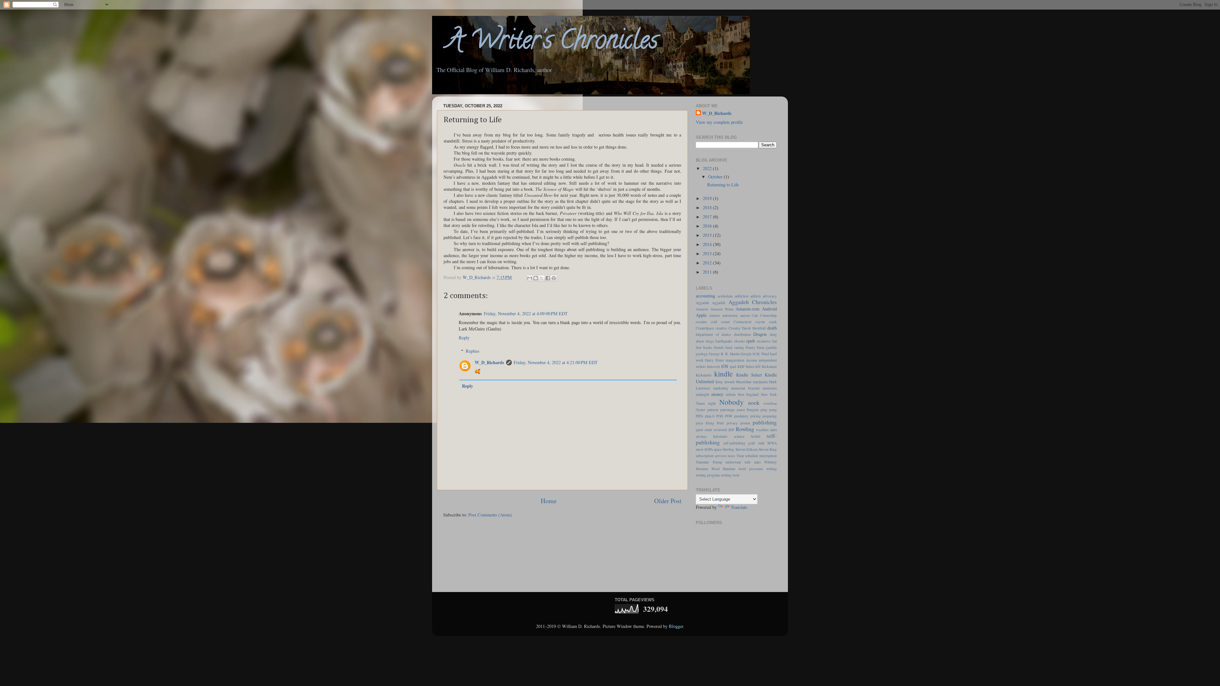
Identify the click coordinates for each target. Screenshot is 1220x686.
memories (769, 388)
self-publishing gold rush (743, 443)
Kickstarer (769, 366)
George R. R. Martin (724, 353)
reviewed (720, 429)
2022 (708, 168)
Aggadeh (718, 302)
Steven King (768, 449)
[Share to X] (542, 278)
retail (708, 429)
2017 (708, 217)
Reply (464, 338)
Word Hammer (723, 468)
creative (721, 328)
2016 (708, 226)
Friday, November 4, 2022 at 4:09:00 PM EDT (526, 313)
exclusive (763, 341)
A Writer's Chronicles (545, 42)
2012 (708, 263)
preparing (769, 416)
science (739, 436)
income (751, 360)
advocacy (770, 296)
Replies (472, 351)
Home (549, 500)
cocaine (701, 321)
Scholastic (720, 436)
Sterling (728, 449)
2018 (708, 207)
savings (701, 436)
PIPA (699, 416)
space (718, 449)
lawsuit (729, 381)
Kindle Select (749, 375)
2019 (708, 198)
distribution (742, 334)
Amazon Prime (722, 309)
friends (719, 347)
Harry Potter (714, 360)
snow (699, 449)
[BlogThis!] (535, 278)
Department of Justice (713, 334)
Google (746, 353)
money (717, 394)
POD (719, 416)
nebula (730, 394)
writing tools (730, 475)
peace (741, 409)
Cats (755, 315)
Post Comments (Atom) (490, 515)
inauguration (735, 360)
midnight (702, 394)
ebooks (739, 341)
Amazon (702, 309)
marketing (720, 388)
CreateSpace (705, 328)
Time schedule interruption (756, 455)
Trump (717, 462)
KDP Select (745, 366)
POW (729, 416)
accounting (705, 296)
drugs (710, 341)
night (712, 403)
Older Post (667, 500)
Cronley (735, 328)
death (772, 328)
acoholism (725, 296)
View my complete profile (719, 122)
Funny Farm (755, 347)
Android (769, 309)
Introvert (713, 366)
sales (773, 429)
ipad (733, 366)
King (719, 381)
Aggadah (702, 302)
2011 (708, 272)
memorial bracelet (745, 388)
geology (702, 353)
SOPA (708, 449)
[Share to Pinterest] (554, 278)
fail (774, 341)
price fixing (705, 423)
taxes (731, 455)
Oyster (700, 409)
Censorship (768, 315)
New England (748, 394)
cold (714, 321)
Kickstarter (704, 375)
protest (745, 423)
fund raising (734, 347)
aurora (745, 315)
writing (771, 468)
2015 (708, 235)
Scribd (755, 436)
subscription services (711, 455)
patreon (712, 409)
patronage (727, 409)
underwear (733, 462)
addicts (755, 296)
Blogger (676, 626)
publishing (765, 422)
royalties (762, 429)
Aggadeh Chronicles (753, 302)
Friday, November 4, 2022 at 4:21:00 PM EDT (556, 362)
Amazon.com (747, 309)
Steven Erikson (746, 449)
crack (773, 321)
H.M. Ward (761, 353)
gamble (771, 347)
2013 (708, 253)
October (716, 177)
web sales (752, 462)
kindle (723, 373)
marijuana (760, 381)
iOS (724, 366)
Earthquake (723, 341)
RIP (731, 429)
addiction (742, 296)
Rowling (745, 429)
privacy (732, 423)
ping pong (769, 409)
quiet (699, 429)
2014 (708, 244)
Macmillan (743, 381)
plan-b (710, 416)
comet (725, 321)
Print (720, 423)
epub (750, 341)
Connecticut (742, 321)
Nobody (731, 402)
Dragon (760, 334)
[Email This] (529, 278)
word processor (750, 468)
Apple (701, 315)
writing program (708, 475)
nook (754, 402)
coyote (760, 321)
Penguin (753, 409)
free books (704, 347)
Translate (702, 462)
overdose (770, 403)
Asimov (715, 315)
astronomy (730, 315)
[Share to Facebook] (548, 278)
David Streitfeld (754, 328)
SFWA (772, 443)
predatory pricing (747, 416)
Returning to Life (723, 185)
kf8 (758, 366)
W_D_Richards (477, 277)
